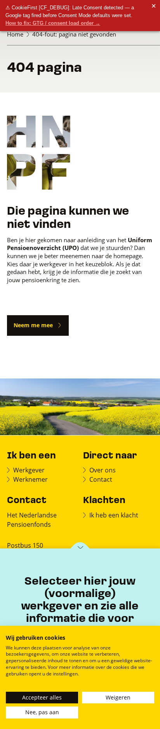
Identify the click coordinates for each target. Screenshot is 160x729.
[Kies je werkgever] (80, 549)
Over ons (102, 470)
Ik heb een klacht (113, 515)
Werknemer (30, 479)
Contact (100, 479)
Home (15, 34)
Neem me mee (33, 325)
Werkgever (29, 470)
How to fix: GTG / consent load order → (52, 23)
